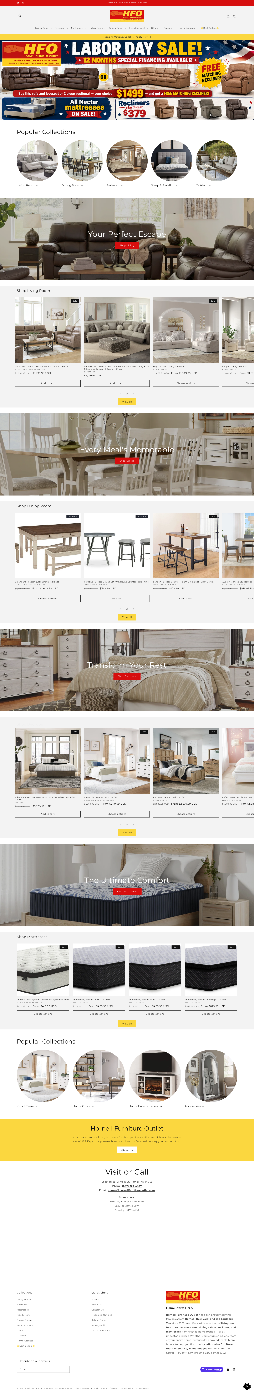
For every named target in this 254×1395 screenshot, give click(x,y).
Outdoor (202, 185)
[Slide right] (133, 393)
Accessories (193, 1106)
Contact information (91, 1388)
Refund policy (127, 1388)
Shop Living (127, 245)
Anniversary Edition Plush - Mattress (91, 999)
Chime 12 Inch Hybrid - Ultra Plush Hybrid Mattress (43, 999)
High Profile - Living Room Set (169, 366)
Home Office (82, 1106)
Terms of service (110, 1388)
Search (95, 1299)
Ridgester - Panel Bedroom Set (169, 797)
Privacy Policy (99, 1325)
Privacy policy (73, 1388)
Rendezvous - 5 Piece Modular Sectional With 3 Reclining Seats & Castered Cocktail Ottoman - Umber (116, 367)
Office (20, 1330)
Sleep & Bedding (162, 185)
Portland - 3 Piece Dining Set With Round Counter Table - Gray (116, 582)
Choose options (186, 383)
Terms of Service (100, 1330)
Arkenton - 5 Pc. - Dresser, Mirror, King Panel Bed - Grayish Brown (45, 798)
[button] (20, 16)
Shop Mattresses (127, 891)
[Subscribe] (66, 1369)
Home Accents (25, 1340)
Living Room (26, 185)
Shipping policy (143, 1388)
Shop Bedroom (127, 676)
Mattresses (23, 1309)
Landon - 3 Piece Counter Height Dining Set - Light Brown (183, 582)
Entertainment (25, 1325)
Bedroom (113, 185)
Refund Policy (99, 1320)
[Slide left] (120, 393)
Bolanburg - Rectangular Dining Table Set (37, 582)
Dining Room (71, 185)
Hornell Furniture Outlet (35, 1388)
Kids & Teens (25, 1106)
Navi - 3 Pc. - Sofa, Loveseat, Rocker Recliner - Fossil (41, 366)
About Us (127, 1150)
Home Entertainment (144, 1106)
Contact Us (97, 1309)
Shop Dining (126, 460)
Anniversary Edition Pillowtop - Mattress (205, 999)
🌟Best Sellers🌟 (26, 1346)
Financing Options (101, 1315)
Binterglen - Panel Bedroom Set (100, 797)
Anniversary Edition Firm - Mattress (147, 999)
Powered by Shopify (55, 1388)
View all (127, 401)
